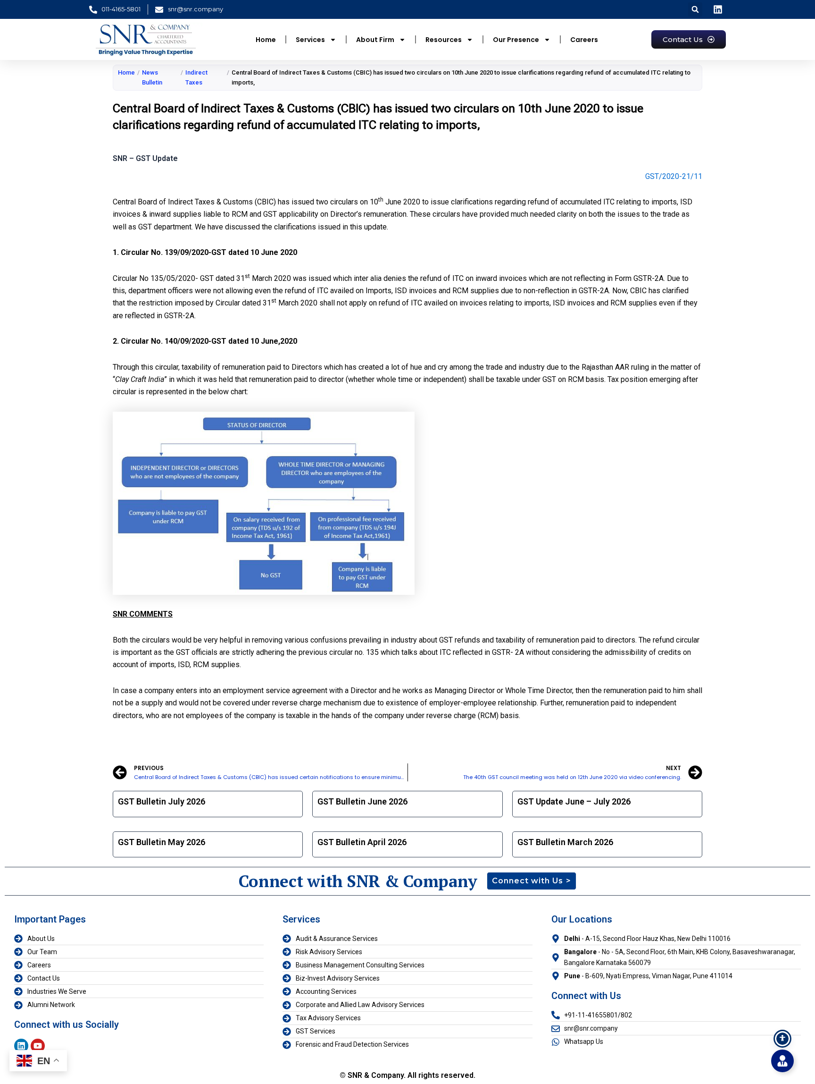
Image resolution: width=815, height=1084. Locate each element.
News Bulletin (152, 77)
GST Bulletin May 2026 (161, 842)
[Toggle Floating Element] (782, 1061)
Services (310, 39)
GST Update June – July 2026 (574, 801)
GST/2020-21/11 (673, 176)
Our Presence (516, 39)
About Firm (375, 39)
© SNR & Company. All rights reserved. (407, 1075)
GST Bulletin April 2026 (362, 842)
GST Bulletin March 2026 (565, 842)
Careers (584, 39)
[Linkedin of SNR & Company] (719, 9)
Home (266, 39)
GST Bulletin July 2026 (161, 801)
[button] (695, 9)
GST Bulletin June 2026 (362, 801)
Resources (443, 39)
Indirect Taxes (196, 77)
